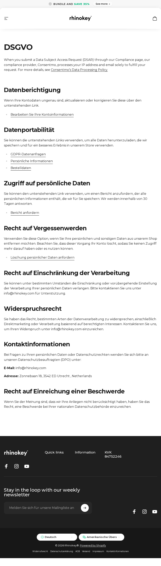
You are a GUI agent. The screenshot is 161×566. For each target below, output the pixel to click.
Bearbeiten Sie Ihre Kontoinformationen (42, 114)
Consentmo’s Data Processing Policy (79, 70)
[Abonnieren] (85, 508)
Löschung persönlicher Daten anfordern (42, 257)
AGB (77, 551)
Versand (86, 551)
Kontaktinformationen (117, 551)
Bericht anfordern (25, 213)
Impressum (98, 551)
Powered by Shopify (93, 545)
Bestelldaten (21, 168)
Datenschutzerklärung (61, 551)
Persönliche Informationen (32, 161)
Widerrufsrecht (40, 551)
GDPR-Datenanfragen (28, 154)
